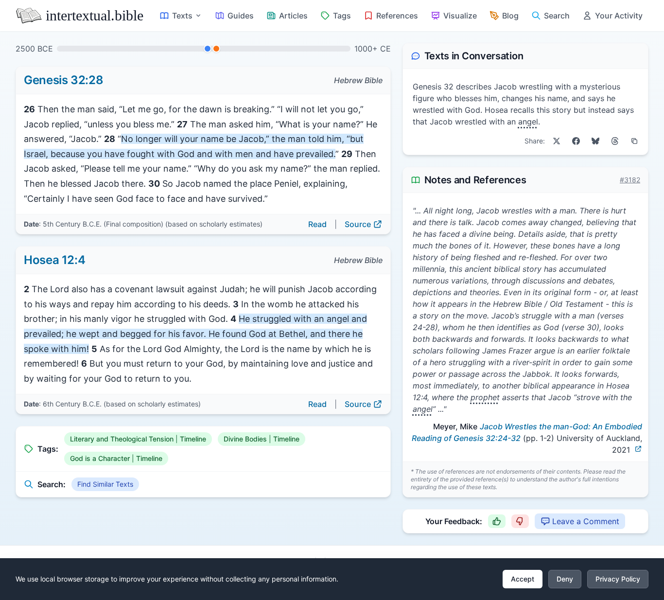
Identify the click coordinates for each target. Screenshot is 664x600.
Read (317, 224)
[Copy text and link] (634, 141)
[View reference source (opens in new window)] (638, 449)
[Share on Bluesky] (595, 141)
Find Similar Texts (105, 484)
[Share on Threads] (615, 141)
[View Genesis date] (207, 49)
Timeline (193, 439)
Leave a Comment (585, 521)
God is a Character (100, 458)
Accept (522, 579)
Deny (565, 579)
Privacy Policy (617, 579)
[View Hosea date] (216, 49)
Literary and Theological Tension (122, 439)
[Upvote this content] (497, 521)
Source (358, 224)
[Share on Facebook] (576, 141)
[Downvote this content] (520, 521)
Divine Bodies (245, 439)
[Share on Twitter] (556, 141)
